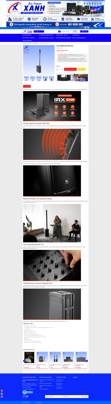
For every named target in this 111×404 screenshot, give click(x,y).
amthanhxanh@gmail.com (42, 28)
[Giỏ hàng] (87, 28)
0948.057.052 (59, 388)
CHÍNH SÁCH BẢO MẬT (43, 389)
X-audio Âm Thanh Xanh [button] (29, 377)
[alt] (72, 77)
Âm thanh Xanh (33, 402)
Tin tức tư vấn (84, 31)
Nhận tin (83, 396)
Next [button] (54, 79)
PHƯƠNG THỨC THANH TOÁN (45, 383)
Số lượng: (58, 66)
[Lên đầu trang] (109, 398)
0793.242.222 (59, 381)
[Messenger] (2, 397)
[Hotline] (2, 391)
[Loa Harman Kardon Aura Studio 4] (42, 357)
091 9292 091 (56, 28)
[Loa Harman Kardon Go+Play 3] (29, 357)
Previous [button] (24, 79)
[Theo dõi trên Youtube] (27, 396)
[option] (26, 79)
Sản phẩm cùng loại (29, 349)
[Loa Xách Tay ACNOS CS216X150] (81, 357)
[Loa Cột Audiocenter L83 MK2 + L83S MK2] (55, 357)
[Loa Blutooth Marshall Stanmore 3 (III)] (68, 357)
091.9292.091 (59, 384)
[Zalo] (2, 394)
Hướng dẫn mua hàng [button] (45, 377)
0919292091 (27, 368)
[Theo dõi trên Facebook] (24, 396)
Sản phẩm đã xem (65, 31)
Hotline (75, 31)
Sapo (43, 402)
